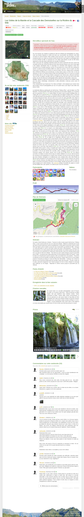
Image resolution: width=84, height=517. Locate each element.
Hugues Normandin (75, 513)
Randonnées (13, 16)
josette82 (41, 393)
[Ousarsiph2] (11, 107)
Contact (54, 11)
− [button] (35, 207)
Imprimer (21, 34)
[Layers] (76, 205)
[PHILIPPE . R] (16, 107)
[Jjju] (11, 98)
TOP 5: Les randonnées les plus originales (44, 285)
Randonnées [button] (10, 11)
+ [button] (35, 204)
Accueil (6, 16)
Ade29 (7, 115)
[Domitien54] (11, 94)
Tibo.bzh (41, 462)
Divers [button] (41, 11)
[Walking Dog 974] (25, 107)
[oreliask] (7, 107)
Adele (7, 116)
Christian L (42, 417)
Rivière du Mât (8, 129)
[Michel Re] (16, 102)
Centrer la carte (74, 200)
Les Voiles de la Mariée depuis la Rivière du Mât (45, 273)
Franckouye (42, 471)
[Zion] (16, 111)
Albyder (8, 119)
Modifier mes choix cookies (47, 515)
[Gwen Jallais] (20, 94)
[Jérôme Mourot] (7, 98)
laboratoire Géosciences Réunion (67, 236)
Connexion (77, 8)
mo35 (40, 407)
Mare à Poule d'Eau (9, 128)
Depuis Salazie (36, 16)
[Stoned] (20, 107)
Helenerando (42, 385)
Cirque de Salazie (27, 16)
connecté (43, 366)
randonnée (56, 163)
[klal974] (20, 98)
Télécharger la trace (11, 34)
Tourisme (18, 11)
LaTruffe (41, 453)
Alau (7, 118)
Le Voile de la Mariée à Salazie (41, 271)
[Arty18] (16, 89)
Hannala (41, 369)
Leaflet (69, 234)
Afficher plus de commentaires (50, 486)
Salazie (6, 131)
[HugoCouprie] (25, 94)
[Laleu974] (25, 98)
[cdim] (25, 89)
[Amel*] (11, 89)
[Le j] (7, 102)
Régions (19, 16)
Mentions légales (59, 515)
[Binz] (20, 89)
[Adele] (7, 89)
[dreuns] (16, 94)
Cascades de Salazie (9, 125)
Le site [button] (47, 11)
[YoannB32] (11, 111)
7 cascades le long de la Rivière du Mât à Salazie (46, 276)
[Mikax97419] (20, 102)
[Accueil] (5, 11)
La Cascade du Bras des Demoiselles (43, 274)
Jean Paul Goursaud (75, 512)
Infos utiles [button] (34, 11)
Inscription (71, 8)
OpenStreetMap (75, 234)
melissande (42, 431)
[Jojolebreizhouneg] (16, 98)
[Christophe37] (7, 94)
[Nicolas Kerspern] (25, 102)
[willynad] (7, 111)
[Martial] (11, 102)
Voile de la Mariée (9, 132)
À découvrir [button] (25, 11)
